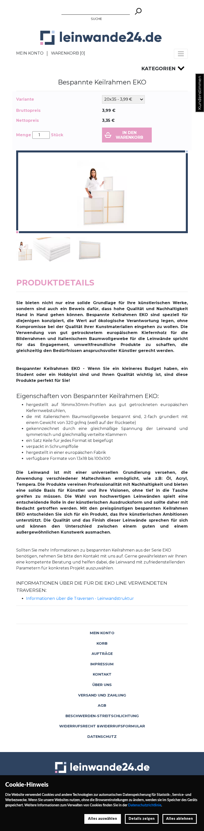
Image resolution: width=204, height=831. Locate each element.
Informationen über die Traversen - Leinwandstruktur (80, 598)
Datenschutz (102, 736)
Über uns (102, 685)
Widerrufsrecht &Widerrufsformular (102, 726)
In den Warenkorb (129, 135)
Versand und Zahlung (102, 695)
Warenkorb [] (68, 53)
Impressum (102, 664)
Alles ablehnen (179, 819)
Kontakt (102, 674)
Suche (96, 19)
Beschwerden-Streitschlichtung (102, 716)
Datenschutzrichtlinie (144, 805)
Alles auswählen (102, 819)
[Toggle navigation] (181, 54)
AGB (102, 705)
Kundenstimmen (199, 93)
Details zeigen (142, 819)
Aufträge (102, 653)
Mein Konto (30, 53)
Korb (102, 643)
